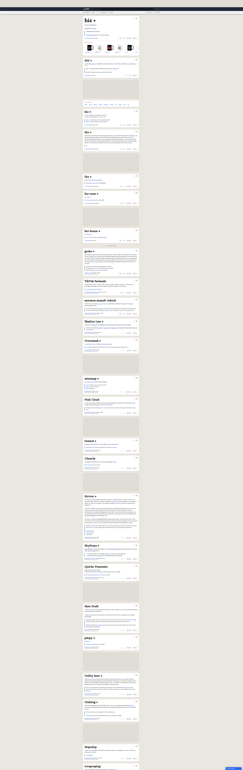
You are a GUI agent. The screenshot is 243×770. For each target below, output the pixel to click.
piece (102, 572)
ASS (108, 72)
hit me (91, 465)
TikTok (94, 289)
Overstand (87, 350)
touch (105, 405)
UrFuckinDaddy (90, 125)
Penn (91, 527)
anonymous (91, 450)
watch (96, 183)
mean (124, 260)
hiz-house (86, 240)
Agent (87, 35)
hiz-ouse (86, 203)
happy (99, 408)
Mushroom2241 (95, 577)
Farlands (98, 289)
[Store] (156, 9)
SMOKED (115, 69)
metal (96, 270)
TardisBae (91, 467)
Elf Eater (91, 350)
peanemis (97, 575)
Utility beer (87, 693)
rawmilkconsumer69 (93, 758)
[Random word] (153, 9)
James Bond (93, 644)
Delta (86, 549)
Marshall (112, 519)
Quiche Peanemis (88, 577)
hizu (125, 104)
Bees (101, 180)
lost (101, 444)
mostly (91, 382)
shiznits (105, 237)
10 (87, 755)
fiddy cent (91, 203)
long (99, 444)
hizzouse (106, 104)
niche (89, 570)
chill (95, 200)
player (91, 609)
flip (113, 462)
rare (90, 752)
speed (129, 705)
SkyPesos (86, 558)
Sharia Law (94, 325)
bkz (94, 183)
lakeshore (92, 693)
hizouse (111, 104)
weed (110, 715)
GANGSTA (93, 64)
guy (91, 510)
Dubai (106, 328)
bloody (101, 270)
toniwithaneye (92, 412)
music (132, 254)
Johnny (91, 715)
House (88, 197)
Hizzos (100, 104)
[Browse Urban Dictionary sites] (87, 9)
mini (102, 304)
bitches (100, 122)
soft (136, 135)
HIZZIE (95, 104)
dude (105, 408)
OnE (86, 64)
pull (89, 644)
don (100, 556)
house (95, 237)
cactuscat (90, 273)
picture (91, 750)
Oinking (86, 718)
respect (103, 115)
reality (111, 405)
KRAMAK (88, 75)
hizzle (94, 28)
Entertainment (104, 12)
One (85, 197)
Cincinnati (131, 620)
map (86, 382)
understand (89, 344)
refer (118, 325)
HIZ (85, 75)
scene (95, 256)
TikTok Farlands (87, 292)
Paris (107, 554)
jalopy (86, 647)
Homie (87, 120)
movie (104, 575)
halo (95, 25)
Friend (87, 385)
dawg (88, 200)
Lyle (128, 687)
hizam (120, 104)
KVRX (96, 313)
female (87, 115)
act (87, 25)
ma (98, 200)
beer (89, 679)
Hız (85, 186)
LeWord (90, 391)
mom (88, 465)
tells (95, 382)
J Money (92, 35)
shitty (86, 641)
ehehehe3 (89, 186)
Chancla (86, 467)
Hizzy (90, 104)
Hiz (85, 149)
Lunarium (97, 180)
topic (94, 344)
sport (106, 615)
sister (107, 347)
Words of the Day (86, 12)
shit (131, 143)
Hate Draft (86, 629)
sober (134, 403)
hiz (85, 38)
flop (115, 462)
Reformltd (92, 332)
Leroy (87, 347)
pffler (91, 629)
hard (114, 135)
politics (96, 522)
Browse (93, 12)
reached (89, 289)
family (131, 304)
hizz (128, 104)
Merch (135, 38)
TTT (107, 526)
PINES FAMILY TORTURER (96, 292)
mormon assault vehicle (89, 313)
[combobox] (123, 9)
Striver (86, 537)
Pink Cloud (86, 412)
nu (93, 270)
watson (89, 647)
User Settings (157, 12)
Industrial (106, 310)
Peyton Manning (99, 625)
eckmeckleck (89, 149)
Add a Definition (149, 12)
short (115, 143)
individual (91, 444)
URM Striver (91, 537)
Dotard (86, 450)
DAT (136, 64)
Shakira (114, 328)
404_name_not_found (94, 558)
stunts (98, 644)
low (114, 286)
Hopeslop (86, 758)
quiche (93, 575)
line (110, 308)
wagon (98, 304)
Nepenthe (91, 180)
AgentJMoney (89, 38)
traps (132, 705)
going (94, 447)
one (94, 115)
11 (128, 347)
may (118, 501)
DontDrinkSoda (91, 718)
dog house (89, 234)
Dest (90, 240)
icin (92, 183)
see (110, 284)
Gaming (111, 12)
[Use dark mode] (159, 9)
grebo (86, 273)
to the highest (105, 344)
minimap (86, 391)
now (99, 328)
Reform (102, 325)
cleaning (125, 687)
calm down (114, 447)
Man (87, 237)
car (89, 641)
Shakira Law (87, 332)
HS (89, 503)
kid (104, 462)
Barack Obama (89, 533)
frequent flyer (113, 549)
